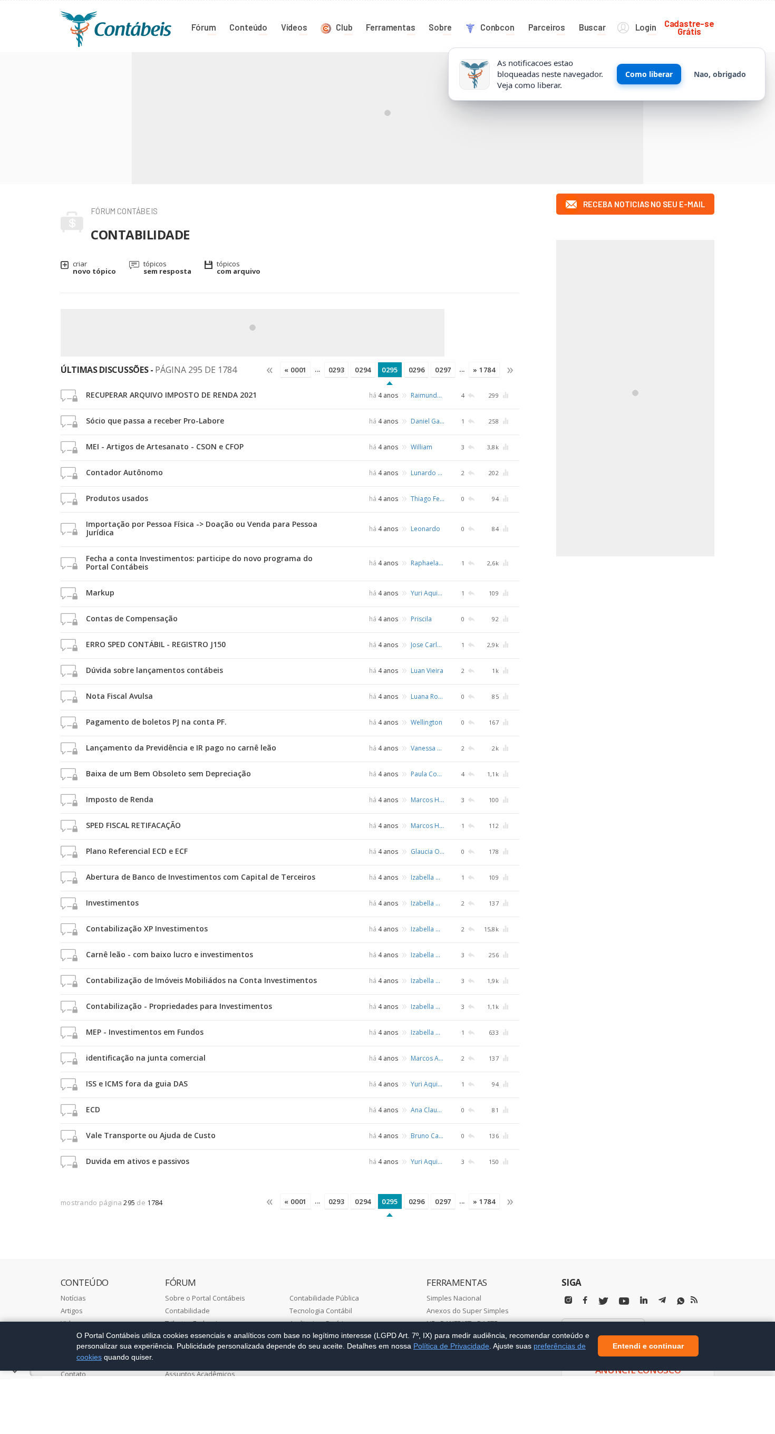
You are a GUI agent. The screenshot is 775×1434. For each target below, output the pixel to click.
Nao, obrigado (720, 74)
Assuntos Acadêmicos (200, 1374)
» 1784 (484, 369)
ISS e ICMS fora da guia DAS (137, 1084)
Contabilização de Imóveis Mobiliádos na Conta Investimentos (201, 980)
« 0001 (295, 369)
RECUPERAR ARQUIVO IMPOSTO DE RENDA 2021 (171, 395)
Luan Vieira (427, 670)
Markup (100, 593)
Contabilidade (187, 1310)
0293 (336, 369)
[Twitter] (603, 1301)
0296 (417, 369)
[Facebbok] (585, 1300)
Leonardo (425, 528)
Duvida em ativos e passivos (137, 1161)
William (421, 446)
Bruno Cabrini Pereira (427, 1135)
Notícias (73, 1298)
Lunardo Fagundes (427, 472)
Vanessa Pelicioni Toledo (427, 748)
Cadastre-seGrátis (689, 27)
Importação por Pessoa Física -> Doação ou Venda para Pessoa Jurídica (201, 528)
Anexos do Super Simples (468, 1310)
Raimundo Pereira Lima (427, 395)
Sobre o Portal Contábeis (205, 1298)
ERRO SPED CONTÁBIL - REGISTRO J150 (156, 644)
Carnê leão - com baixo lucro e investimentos (169, 954)
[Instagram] (568, 1300)
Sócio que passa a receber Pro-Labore (155, 421)
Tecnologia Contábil (320, 1310)
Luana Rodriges (427, 696)
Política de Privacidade (451, 1346)
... (318, 369)
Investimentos (112, 903)
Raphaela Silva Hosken (427, 563)
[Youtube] (624, 1301)
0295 (390, 369)
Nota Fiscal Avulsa (119, 696)
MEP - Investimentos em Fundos (145, 1032)
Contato (73, 1374)
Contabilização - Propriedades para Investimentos (179, 1006)
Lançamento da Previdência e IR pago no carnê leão (181, 748)
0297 (443, 369)
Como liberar (649, 74)
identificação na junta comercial (146, 1058)
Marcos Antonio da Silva (427, 1058)
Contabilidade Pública (324, 1298)
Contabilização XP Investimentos (147, 928)
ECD (93, 1109)
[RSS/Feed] (694, 1300)
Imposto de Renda (119, 799)
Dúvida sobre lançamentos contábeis (154, 670)
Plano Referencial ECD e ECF (137, 851)
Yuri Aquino (427, 593)
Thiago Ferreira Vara (427, 498)
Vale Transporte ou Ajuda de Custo (151, 1135)
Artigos (72, 1310)
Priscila (421, 618)
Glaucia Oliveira (427, 851)
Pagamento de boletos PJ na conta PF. (156, 722)
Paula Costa (427, 773)
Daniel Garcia (427, 421)
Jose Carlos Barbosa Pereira (427, 644)
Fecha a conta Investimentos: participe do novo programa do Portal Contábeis (199, 562)
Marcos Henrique (427, 799)
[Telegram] (662, 1301)
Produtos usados (117, 498)
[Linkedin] (644, 1300)
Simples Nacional (454, 1298)
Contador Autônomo (124, 472)
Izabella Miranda (427, 877)
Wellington (426, 722)
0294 (363, 369)
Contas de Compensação (132, 618)
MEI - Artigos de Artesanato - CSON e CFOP (165, 446)
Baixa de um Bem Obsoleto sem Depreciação (168, 773)
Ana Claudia (427, 1109)
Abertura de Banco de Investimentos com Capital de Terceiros (200, 877)
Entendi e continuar (648, 1346)
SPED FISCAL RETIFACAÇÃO (133, 825)
